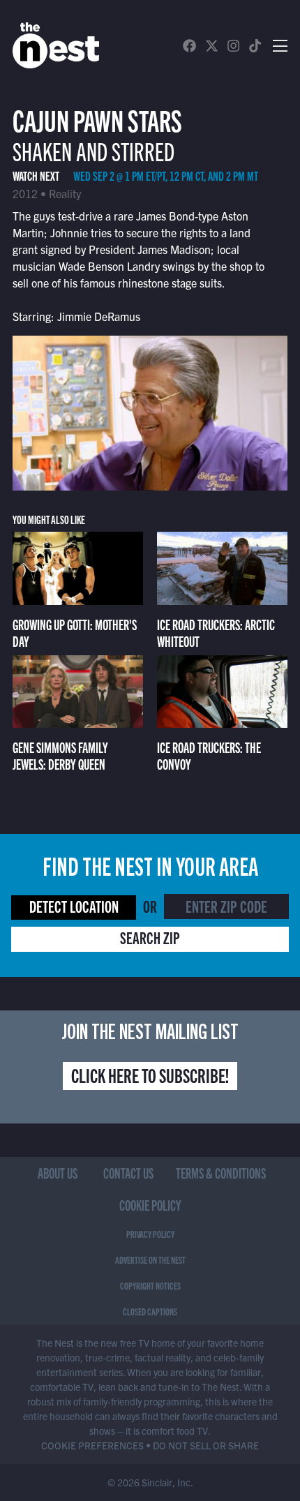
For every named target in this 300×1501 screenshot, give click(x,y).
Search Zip (150, 937)
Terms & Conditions (221, 1172)
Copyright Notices (150, 1285)
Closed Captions (150, 1311)
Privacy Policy (150, 1233)
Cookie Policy (150, 1205)
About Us (57, 1172)
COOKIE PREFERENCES (92, 1445)
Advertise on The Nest (150, 1259)
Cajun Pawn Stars (97, 118)
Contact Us (128, 1172)
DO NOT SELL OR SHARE (206, 1445)
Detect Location (74, 905)
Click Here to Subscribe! (150, 1074)
